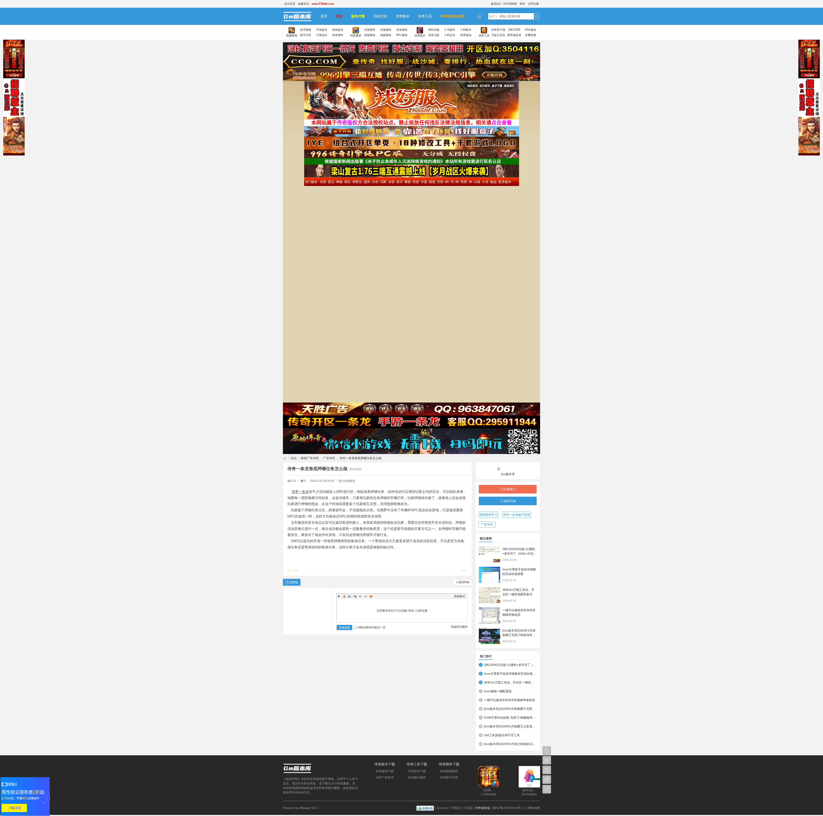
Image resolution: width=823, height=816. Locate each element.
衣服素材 (385, 29)
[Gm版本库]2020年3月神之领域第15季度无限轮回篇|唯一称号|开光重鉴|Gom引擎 (510, 744)
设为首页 (289, 3)
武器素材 (369, 29)
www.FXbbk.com (323, 3)
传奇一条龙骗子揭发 (516, 514)
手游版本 (321, 29)
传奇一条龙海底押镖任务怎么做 (360, 458)
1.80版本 (465, 29)
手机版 (455, 808)
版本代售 (358, 16)
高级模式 (459, 596)
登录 (522, 3)
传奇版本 (403, 16)
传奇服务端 (482, 808)
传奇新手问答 (449, 777)
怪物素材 (369, 35)
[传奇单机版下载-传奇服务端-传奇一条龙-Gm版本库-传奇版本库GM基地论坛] (299, 16)
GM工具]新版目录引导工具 (502, 735)
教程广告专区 (310, 458)
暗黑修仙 (466, 35)
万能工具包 (498, 35)
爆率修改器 (514, 35)
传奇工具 (425, 16)
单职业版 (433, 29)
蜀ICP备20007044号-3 (508, 808)
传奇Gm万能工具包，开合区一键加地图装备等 (510, 682)
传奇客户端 (498, 29)
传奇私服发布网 (452, 16)
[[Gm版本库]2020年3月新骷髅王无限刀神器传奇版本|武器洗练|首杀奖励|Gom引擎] (489, 636)
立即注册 (533, 3)
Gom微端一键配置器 (498, 691)
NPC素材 (401, 35)
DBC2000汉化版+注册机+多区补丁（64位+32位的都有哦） (519, 553)
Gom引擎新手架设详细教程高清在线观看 (510, 673)
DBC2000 (514, 29)
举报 (463, 570)
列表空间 (380, 16)
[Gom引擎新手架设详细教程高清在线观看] (489, 575)
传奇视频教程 (449, 771)
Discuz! (305, 808)
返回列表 (464, 582)
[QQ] (425, 808)
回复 (295, 570)
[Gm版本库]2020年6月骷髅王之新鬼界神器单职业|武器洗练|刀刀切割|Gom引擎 (510, 726)
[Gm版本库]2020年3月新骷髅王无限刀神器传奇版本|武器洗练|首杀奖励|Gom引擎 (510, 708)
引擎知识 (321, 35)
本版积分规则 (459, 626)
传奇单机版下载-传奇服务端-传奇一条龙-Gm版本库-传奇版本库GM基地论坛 (284, 458)
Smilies (371, 596)
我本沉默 (433, 35)
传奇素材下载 (385, 771)
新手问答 (305, 35)
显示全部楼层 (346, 481)
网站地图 (534, 808)
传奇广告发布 (385, 777)
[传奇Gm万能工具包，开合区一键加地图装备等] (489, 595)
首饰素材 (401, 29)
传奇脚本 (337, 35)
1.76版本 (449, 29)
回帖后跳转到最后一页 (372, 627)
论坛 (339, 16)
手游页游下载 (417, 771)
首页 (323, 16)
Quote (360, 596)
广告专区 (329, 458)
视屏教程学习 (488, 514)
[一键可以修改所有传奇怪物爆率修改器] (489, 616)
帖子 (493, 16)
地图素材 (385, 35)
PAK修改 (530, 29)
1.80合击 (449, 35)
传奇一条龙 (300, 491)
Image (349, 596)
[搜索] (537, 16)
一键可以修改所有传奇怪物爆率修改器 (509, 700)
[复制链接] (355, 469)
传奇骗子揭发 (417, 777)
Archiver (442, 808)
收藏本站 (303, 3)
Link (355, 596)
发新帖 (293, 582)
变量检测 (530, 35)
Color (344, 596)
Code (365, 596)
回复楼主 (510, 489)
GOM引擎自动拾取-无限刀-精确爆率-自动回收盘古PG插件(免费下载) (510, 717)
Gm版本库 (508, 474)
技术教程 (305, 29)
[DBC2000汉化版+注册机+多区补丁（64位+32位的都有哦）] (489, 554)
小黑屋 (467, 808)
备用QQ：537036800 (504, 3)
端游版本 (337, 29)
